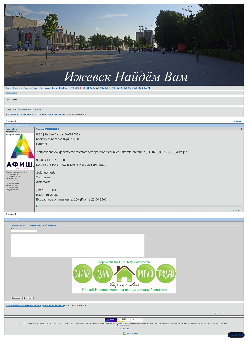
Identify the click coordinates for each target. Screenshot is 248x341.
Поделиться (40, 129)
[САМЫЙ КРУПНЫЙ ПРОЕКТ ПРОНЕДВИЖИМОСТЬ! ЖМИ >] (124, 293)
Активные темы (11, 93)
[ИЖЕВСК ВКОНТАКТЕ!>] (137, 321)
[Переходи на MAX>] (111, 321)
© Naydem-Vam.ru (124, 328)
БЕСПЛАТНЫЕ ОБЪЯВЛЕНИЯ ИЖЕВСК (24, 114)
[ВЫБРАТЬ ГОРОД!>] (124, 321)
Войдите (21, 109)
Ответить (238, 121)
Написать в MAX (236, 335)
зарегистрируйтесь (34, 109)
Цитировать (237, 210)
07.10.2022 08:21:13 (52, 129)
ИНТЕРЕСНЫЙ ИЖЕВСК (53, 114)
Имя (12, 229)
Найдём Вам (11, 129)
